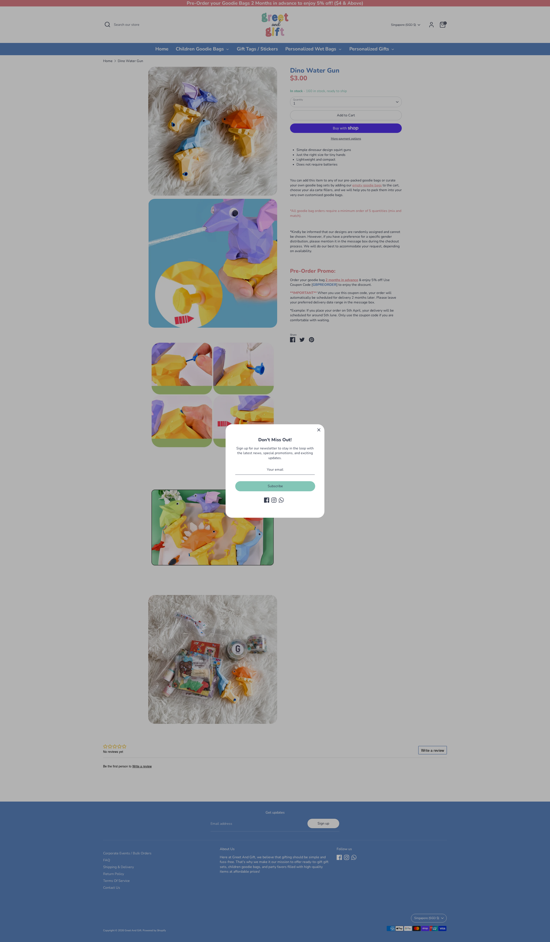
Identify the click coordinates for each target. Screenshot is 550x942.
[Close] (319, 430)
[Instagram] (274, 500)
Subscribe (275, 486)
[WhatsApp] (281, 500)
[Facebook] (266, 500)
